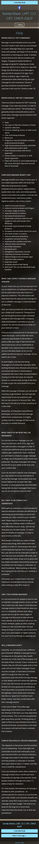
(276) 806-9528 (19, 3)
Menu (20, 25)
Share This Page (18, 836)
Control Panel (19, 843)
